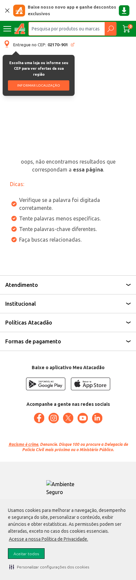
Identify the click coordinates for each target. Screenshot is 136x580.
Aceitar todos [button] (26, 554)
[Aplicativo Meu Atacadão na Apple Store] (90, 383)
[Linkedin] (97, 418)
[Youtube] (82, 418)
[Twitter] (68, 418)
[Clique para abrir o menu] (7, 29)
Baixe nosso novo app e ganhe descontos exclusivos (72, 10)
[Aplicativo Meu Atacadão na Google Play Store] (45, 383)
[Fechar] (7, 10)
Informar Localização (38, 85)
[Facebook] (39, 418)
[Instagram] (53, 418)
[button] (49, 566)
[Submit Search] (110, 28)
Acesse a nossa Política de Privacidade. (48, 539)
